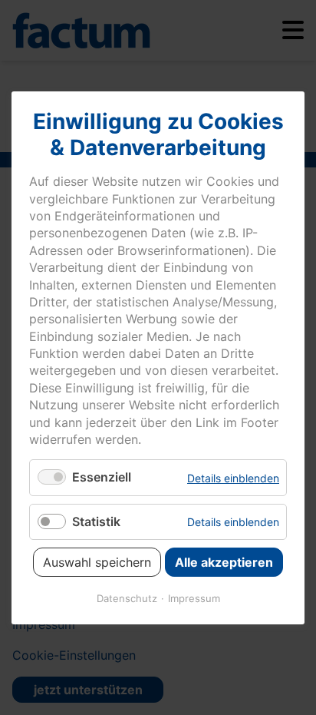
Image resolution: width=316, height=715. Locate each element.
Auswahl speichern (97, 561)
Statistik (96, 520)
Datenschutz (127, 597)
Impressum (194, 597)
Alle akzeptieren (224, 561)
